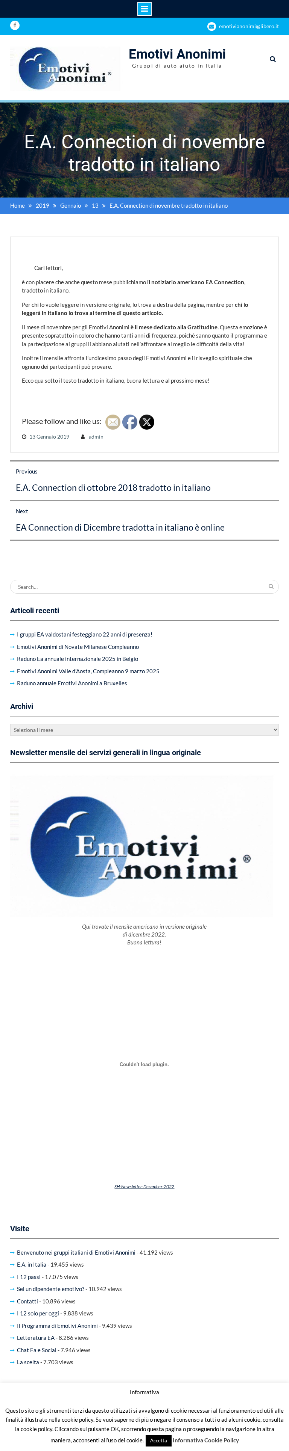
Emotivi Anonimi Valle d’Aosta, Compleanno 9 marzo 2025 (88, 671)
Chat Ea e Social (36, 1350)
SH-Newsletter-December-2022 (144, 1186)
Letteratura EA (36, 1337)
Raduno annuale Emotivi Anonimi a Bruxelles (72, 683)
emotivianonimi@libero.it (249, 26)
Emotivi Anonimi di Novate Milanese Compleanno (78, 646)
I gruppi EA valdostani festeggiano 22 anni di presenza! (84, 634)
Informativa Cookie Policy (206, 1440)
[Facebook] (15, 25)
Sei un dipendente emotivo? (50, 1288)
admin (96, 436)
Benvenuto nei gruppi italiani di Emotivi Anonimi (76, 1252)
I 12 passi (29, 1276)
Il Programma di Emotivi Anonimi (57, 1325)
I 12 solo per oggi (38, 1313)
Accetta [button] (158, 1440)
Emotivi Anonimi (177, 54)
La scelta (28, 1362)
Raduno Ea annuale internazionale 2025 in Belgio (77, 658)
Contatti (27, 1301)
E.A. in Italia (31, 1264)
